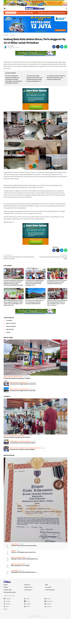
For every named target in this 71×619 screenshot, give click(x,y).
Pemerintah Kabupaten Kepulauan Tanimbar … (18, 378)
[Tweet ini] (58, 46)
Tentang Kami (7, 590)
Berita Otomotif (11, 323)
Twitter (27, 598)
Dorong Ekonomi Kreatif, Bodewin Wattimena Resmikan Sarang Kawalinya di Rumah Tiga (56, 77)
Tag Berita (9, 320)
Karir (46, 584)
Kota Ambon (15, 376)
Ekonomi (10, 376)
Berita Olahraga (11, 326)
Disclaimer (48, 587)
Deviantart (48, 606)
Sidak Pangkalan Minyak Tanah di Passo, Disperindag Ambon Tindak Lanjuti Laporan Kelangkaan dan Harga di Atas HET (13, 303)
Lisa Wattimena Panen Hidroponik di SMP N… (23, 443)
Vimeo (7, 606)
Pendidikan (21, 435)
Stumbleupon (49, 601)
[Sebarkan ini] (54, 46)
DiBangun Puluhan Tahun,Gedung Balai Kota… (25, 559)
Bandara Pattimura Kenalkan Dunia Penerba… (17, 437)
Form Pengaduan (50, 590)
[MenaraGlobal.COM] (35, 8)
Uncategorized (15, 544)
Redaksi (6, 587)
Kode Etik (27, 584)
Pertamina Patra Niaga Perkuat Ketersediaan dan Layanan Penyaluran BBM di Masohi (34, 302)
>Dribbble (48, 604)
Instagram (28, 604)
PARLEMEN (13, 550)
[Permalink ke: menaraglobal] (5, 46)
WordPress (8, 604)
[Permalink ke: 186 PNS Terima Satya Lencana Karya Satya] (35, 499)
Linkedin (28, 606)
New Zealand (10, 329)
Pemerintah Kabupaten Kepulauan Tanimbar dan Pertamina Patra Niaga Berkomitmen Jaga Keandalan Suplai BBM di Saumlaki (13, 79)
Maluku (20, 376)
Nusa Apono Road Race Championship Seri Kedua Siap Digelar (53, 256)
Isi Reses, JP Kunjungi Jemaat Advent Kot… (24, 552)
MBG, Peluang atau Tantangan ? (20, 565)
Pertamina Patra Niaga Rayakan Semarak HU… (23, 384)
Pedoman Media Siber (10, 592)
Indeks (6, 584)
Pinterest (48, 598)
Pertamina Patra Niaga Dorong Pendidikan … (23, 449)
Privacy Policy (28, 587)
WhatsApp (8, 601)
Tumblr (27, 601)
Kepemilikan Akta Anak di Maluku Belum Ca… (24, 572)
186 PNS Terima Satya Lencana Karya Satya (24, 545)
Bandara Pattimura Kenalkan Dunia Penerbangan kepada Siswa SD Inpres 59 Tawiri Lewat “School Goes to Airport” (57, 303)
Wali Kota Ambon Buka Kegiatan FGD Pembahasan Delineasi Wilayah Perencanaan (19, 256)
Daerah (5, 376)
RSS (6, 609)
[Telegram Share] (61, 46)
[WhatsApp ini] (65, 46)
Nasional (31, 448)
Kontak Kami (27, 590)
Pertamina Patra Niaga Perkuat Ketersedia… (23, 390)
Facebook (8, 598)
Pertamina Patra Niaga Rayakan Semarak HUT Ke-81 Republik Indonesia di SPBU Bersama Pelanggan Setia (34, 283)
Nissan (8, 332)
